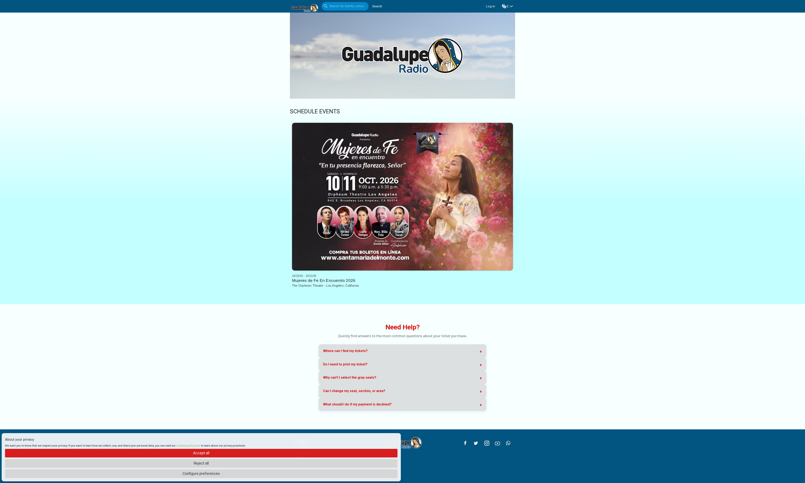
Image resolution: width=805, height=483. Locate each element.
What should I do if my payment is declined (357, 404)
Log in (490, 6)
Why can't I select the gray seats (349, 377)
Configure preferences (201, 473)
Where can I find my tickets (345, 351)
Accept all (201, 453)
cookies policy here (188, 445)
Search (377, 6)
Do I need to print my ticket (345, 364)
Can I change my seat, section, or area (354, 391)
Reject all (201, 463)
